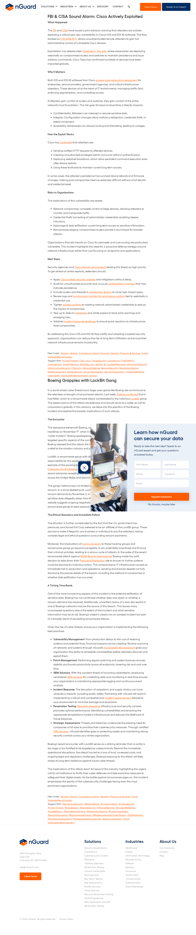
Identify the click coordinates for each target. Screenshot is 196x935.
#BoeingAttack (92, 804)
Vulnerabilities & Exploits (60, 356)
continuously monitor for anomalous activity (99, 296)
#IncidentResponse (125, 807)
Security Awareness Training (98, 894)
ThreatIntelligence (134, 371)
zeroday (93, 375)
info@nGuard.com (29, 867)
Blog (162, 855)
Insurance (131, 871)
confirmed (66, 142)
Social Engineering (93, 898)
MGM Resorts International (96, 556)
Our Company (167, 847)
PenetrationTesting (128, 368)
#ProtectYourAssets (118, 811)
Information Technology (138, 855)
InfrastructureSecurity (59, 368)
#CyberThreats (70, 360)
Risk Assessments (93, 882)
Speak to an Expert (176, 6)
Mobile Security (92, 886)
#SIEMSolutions (135, 815)
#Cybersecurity (126, 804)
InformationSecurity (137, 364)
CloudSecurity (99, 360)
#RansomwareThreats (80, 815)
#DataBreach (71, 807)
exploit (99, 364)
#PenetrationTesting (96, 811)
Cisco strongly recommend (90, 267)
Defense (130, 863)
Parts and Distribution (92, 560)
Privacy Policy (66, 919)
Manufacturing (133, 859)
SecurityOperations (114, 371)
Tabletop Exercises (93, 863)
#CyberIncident (109, 804)
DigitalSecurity (87, 364)
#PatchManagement (74, 811)
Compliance (85, 353)
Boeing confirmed (127, 394)
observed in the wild (94, 51)
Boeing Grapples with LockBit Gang (82, 380)
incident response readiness (79, 321)
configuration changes (121, 283)
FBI (54, 30)
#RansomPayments (58, 815)
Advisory (65, 353)
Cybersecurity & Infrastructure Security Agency (75, 469)
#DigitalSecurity (88, 807)
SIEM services (75, 676)
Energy (129, 851)
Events (95, 353)
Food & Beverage (134, 886)
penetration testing (100, 291)
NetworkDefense (91, 368)
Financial (104, 353)
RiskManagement (57, 371)
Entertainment (133, 882)
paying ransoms (91, 543)
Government (132, 874)
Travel (145, 353)
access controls (72, 304)
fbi (104, 364)
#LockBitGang (55, 811)
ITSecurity (76, 368)
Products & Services (130, 353)
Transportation (133, 878)
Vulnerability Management (119, 647)
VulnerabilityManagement (74, 375)
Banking (130, 867)
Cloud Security (92, 890)
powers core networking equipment (116, 80)
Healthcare (131, 847)
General (115, 353)
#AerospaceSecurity (72, 804)
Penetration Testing (94, 867)
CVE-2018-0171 (68, 38)
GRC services (61, 731)
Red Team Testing (93, 878)
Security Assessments (95, 847)
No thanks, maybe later (161, 504)
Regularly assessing (88, 706)
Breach (74, 353)
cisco (88, 360)
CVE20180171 (127, 360)
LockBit (135, 398)
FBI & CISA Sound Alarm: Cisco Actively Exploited (95, 16)
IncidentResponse (116, 364)
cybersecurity (55, 364)
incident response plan (117, 697)
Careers (164, 851)
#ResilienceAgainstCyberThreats (109, 815)
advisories (81, 312)
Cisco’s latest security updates (78, 279)
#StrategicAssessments (60, 818)
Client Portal (150, 6)
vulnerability (54, 375)
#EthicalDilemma (106, 807)
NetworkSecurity (109, 368)
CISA (65, 30)
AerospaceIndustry (112, 818)
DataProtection (70, 364)
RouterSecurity (74, 371)
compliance (113, 360)
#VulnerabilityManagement (87, 818)
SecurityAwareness (93, 371)
